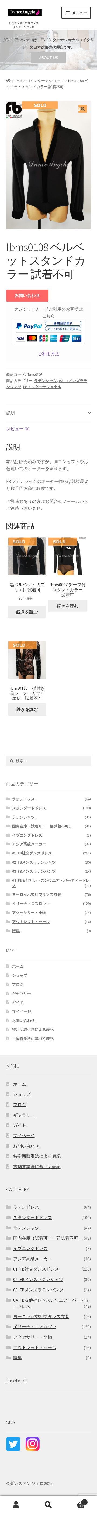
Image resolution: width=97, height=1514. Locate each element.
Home (17, 80)
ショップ (19, 975)
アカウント (16, 1505)
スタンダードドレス (29, 808)
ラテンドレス (23, 799)
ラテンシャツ (45, 380)
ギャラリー (21, 993)
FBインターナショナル (45, 80)
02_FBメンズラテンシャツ (34, 862)
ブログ (17, 984)
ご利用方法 (48, 353)
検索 (48, 1505)
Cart (75, 1500)
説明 (10, 413)
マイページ (21, 1011)
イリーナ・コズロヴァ (31, 903)
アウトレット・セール (31, 921)
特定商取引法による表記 (33, 1029)
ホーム (17, 966)
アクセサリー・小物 (29, 912)
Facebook (16, 1380)
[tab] (48, 413)
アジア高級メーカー (29, 844)
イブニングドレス (27, 835)
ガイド (17, 1002)
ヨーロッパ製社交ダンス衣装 (36, 894)
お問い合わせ (23, 1020)
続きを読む (27, 611)
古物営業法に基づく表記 (33, 1038)
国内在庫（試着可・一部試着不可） (42, 826)
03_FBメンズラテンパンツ (34, 871)
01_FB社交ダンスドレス (32, 853)
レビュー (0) (17, 428)
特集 (16, 930)
